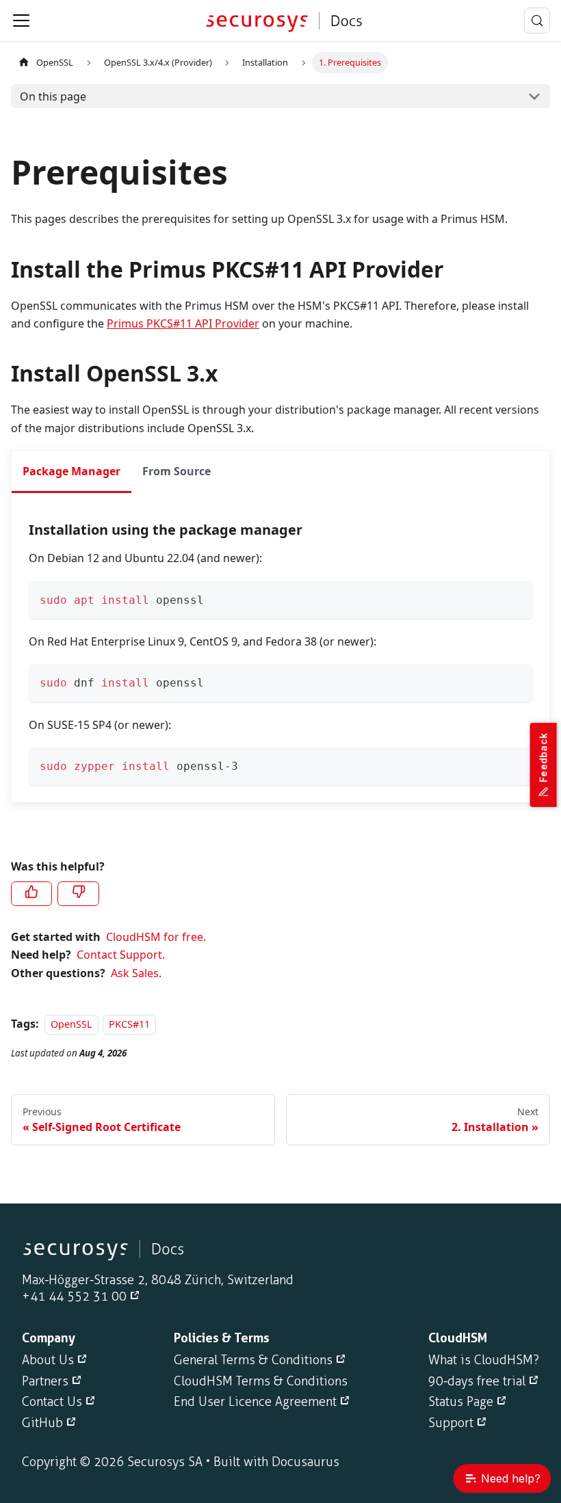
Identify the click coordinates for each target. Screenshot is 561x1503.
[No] (78, 893)
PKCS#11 (129, 1023)
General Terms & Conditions (253, 1360)
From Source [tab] (176, 471)
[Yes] (31, 893)
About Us (48, 1360)
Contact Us (52, 1401)
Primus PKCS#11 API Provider (183, 323)
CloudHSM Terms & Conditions (261, 1381)
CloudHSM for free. (156, 936)
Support (450, 1423)
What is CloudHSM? (483, 1360)
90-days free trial (476, 1381)
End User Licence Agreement (255, 1401)
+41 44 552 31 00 (74, 1296)
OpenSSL (54, 62)
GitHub (42, 1423)
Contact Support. (121, 954)
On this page (53, 96)
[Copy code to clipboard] (515, 598)
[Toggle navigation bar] (21, 20)
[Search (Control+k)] (537, 21)
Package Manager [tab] (71, 471)
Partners (45, 1381)
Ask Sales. (136, 973)
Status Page (460, 1401)
